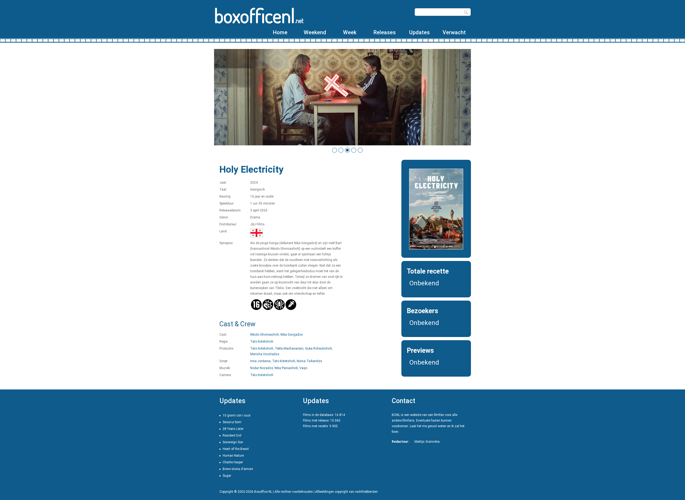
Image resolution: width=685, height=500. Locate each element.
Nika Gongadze (291, 334)
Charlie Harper (233, 462)
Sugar (227, 476)
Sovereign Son (233, 442)
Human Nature (233, 455)
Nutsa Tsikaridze (309, 361)
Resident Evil (232, 435)
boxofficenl (259, 15)
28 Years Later (233, 429)
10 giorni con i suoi (236, 415)
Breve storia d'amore (238, 469)
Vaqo (303, 368)
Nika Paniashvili (286, 368)
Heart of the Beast (236, 449)
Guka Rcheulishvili (318, 348)
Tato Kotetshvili (261, 341)
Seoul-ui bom (232, 422)
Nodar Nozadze (261, 368)
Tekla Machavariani (289, 348)
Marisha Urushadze (264, 354)
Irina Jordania (260, 361)
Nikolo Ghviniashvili (264, 334)
